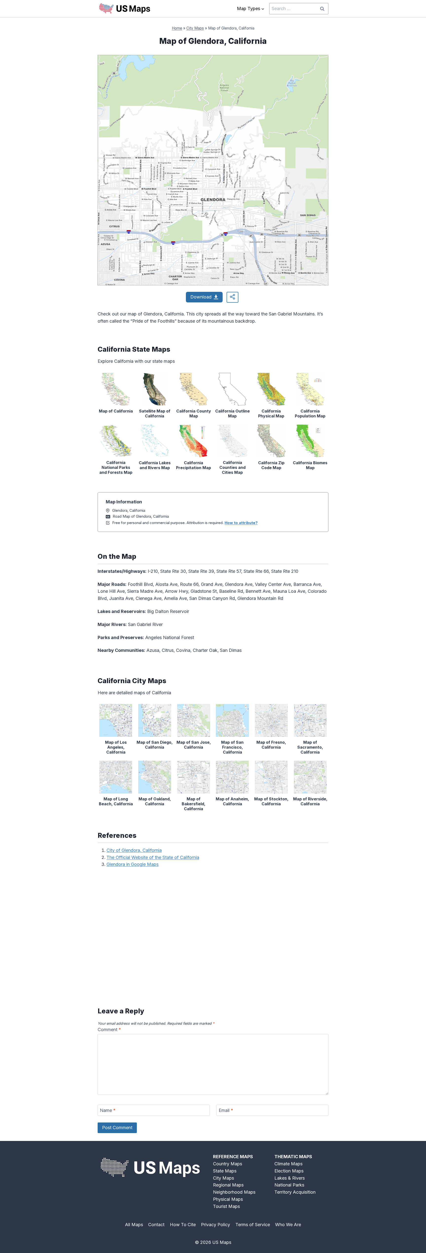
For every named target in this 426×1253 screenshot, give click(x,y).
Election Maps (288, 1170)
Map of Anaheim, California (232, 801)
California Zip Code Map (271, 465)
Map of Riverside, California (310, 801)
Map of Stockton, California (271, 801)
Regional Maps (228, 1184)
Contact (156, 1224)
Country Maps (227, 1163)
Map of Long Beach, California (116, 801)
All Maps (134, 1224)
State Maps (224, 1170)
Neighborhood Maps (234, 1192)
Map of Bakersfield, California (193, 803)
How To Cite (183, 1224)
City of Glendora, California (134, 850)
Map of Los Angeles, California (116, 747)
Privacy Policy (215, 1224)
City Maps (195, 28)
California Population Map (310, 413)
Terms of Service (252, 1224)
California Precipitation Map (193, 465)
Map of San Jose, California (194, 745)
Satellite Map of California (154, 413)
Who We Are (288, 1224)
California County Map (193, 413)
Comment (109, 1029)
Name (108, 1110)
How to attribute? (241, 522)
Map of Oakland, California (155, 801)
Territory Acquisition (295, 1192)
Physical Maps (228, 1199)
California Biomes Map (310, 465)
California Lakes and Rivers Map (155, 465)
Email (226, 1110)
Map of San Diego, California (155, 745)
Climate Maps (288, 1163)
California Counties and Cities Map (232, 467)
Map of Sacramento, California (310, 747)
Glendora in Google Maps (132, 864)
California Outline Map (232, 413)
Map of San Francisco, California (232, 747)
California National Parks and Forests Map (115, 467)
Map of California (116, 411)
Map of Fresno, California (271, 745)
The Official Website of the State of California (152, 857)
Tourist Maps (226, 1206)
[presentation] (115, 389)
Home (177, 28)
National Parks (289, 1184)
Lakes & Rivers (289, 1178)
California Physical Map (271, 413)
